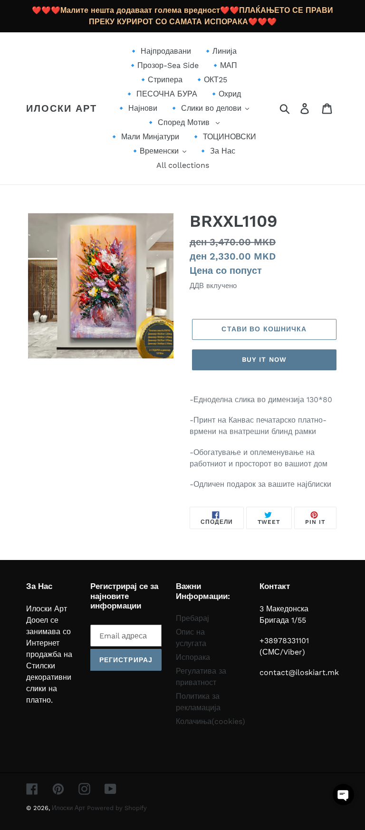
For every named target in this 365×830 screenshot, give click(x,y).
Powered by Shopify (117, 807)
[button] (343, 794)
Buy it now (264, 359)
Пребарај (192, 618)
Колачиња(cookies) (210, 721)
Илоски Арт (61, 108)
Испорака (193, 657)
